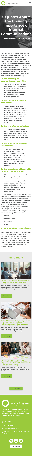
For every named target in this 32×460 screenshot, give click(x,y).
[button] (30, 3)
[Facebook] (11, 441)
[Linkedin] (21, 441)
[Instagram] (16, 441)
